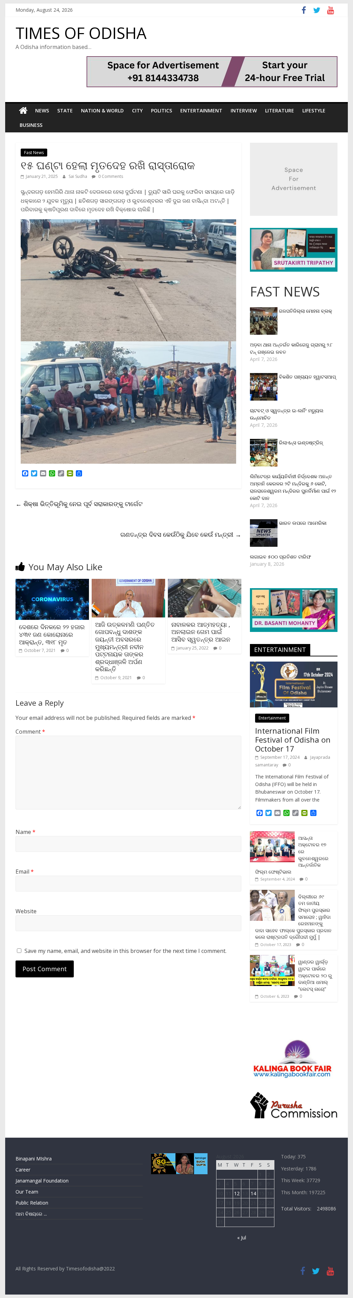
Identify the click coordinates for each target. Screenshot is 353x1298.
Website (26, 911)
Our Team (27, 1191)
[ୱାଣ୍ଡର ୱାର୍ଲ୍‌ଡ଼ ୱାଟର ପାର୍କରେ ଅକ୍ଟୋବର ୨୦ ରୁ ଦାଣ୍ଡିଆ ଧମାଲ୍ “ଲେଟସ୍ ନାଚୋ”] (272, 958)
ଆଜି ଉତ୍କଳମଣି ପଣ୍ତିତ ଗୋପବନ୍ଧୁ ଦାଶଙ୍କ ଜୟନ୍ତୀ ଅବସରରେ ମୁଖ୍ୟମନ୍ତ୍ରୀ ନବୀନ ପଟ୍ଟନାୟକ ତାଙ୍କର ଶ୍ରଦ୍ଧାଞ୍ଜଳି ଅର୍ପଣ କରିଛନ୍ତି (125, 646)
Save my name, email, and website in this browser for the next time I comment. (125, 951)
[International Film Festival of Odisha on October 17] (293, 665)
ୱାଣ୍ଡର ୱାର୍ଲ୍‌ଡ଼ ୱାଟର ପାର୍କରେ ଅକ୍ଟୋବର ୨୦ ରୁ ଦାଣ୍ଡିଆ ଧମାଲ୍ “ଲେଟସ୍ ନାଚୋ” (315, 975)
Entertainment (201, 110)
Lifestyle (313, 110)
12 (237, 1193)
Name (26, 832)
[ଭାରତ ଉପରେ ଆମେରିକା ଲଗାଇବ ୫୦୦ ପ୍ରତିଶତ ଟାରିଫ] (264, 523)
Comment (30, 731)
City (137, 110)
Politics (161, 110)
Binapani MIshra (34, 1158)
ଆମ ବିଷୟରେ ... (31, 1213)
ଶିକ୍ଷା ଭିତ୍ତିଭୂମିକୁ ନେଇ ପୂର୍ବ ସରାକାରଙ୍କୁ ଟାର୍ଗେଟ (79, 504)
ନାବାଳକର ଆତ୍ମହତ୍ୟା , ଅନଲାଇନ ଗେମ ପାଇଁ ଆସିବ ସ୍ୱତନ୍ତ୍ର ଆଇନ (200, 631)
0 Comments (110, 176)
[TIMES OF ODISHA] (23, 110)
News (42, 110)
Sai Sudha (78, 176)
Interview (244, 110)
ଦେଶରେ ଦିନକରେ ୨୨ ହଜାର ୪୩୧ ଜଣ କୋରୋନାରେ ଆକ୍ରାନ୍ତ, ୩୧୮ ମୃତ (52, 634)
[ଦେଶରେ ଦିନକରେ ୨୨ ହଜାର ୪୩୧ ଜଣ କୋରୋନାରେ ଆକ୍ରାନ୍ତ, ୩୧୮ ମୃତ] (52, 583)
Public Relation (32, 1202)
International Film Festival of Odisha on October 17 (293, 739)
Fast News (34, 152)
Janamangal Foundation (42, 1180)
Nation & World (102, 110)
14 (253, 1193)
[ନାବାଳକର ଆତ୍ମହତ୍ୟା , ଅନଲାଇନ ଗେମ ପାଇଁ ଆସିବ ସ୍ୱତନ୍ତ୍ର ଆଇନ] (204, 583)
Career (23, 1169)
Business (31, 125)
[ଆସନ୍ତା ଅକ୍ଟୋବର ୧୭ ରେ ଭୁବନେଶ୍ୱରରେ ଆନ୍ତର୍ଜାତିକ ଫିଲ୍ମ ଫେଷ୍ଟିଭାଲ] (272, 835)
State (65, 110)
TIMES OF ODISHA (81, 32)
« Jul (241, 1237)
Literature (279, 110)
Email (25, 871)
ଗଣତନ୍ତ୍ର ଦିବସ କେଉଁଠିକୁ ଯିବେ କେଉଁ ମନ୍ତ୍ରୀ (180, 534)
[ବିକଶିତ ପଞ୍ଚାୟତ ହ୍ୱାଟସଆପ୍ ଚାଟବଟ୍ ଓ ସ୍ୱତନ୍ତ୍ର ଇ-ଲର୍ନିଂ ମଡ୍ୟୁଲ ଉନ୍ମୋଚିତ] (264, 376)
